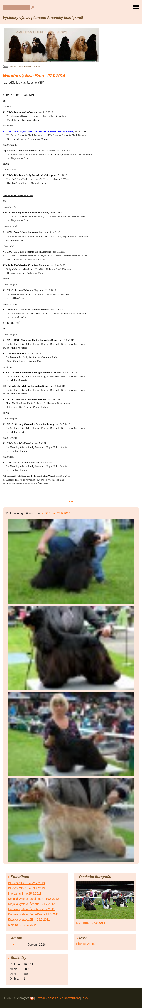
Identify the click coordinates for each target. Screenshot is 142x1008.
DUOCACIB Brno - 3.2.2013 (26, 888)
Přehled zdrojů (85, 943)
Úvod (5, 66)
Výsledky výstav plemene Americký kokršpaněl (43, 17)
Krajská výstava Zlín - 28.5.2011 (29, 919)
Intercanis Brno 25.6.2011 (24, 893)
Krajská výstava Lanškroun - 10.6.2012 (33, 898)
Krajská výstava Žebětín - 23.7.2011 (31, 909)
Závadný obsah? (47, 998)
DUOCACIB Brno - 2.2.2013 (26, 883)
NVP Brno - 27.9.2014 (55, 513)
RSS (85, 998)
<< (13, 944)
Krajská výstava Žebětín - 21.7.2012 (31, 904)
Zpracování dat (70, 998)
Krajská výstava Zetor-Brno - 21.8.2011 (33, 914)
